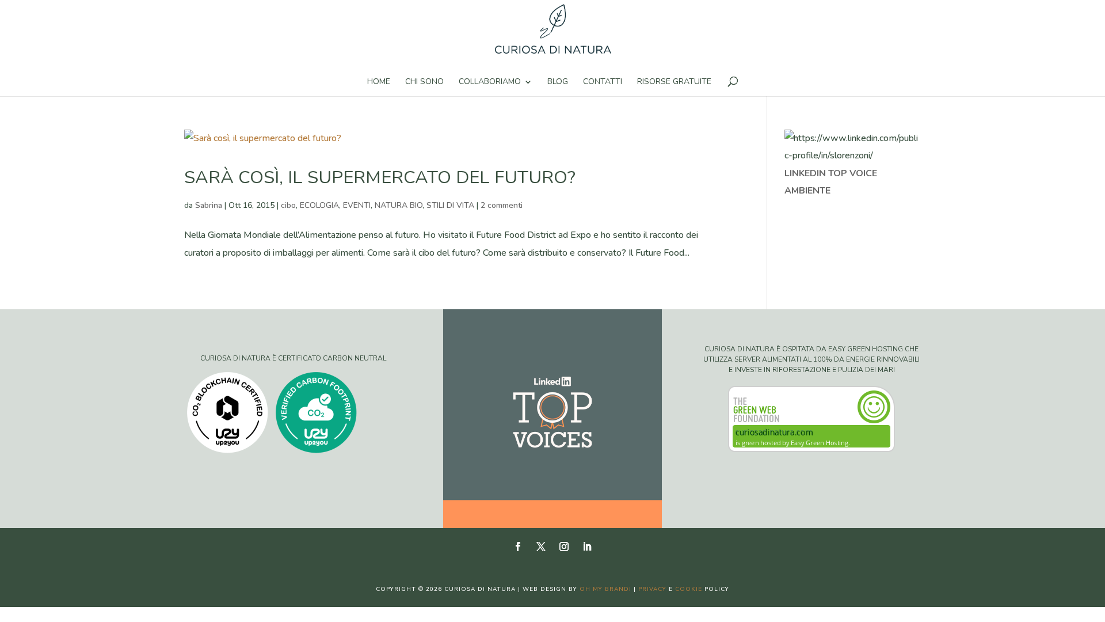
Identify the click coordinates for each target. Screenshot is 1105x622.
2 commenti (502, 205)
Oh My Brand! (605, 589)
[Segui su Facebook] (518, 546)
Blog (557, 82)
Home (378, 82)
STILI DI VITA (450, 205)
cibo (288, 205)
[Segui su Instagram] (564, 546)
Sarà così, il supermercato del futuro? (380, 177)
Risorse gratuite (674, 82)
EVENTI (357, 205)
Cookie (688, 589)
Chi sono (424, 82)
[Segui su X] (541, 546)
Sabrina (208, 205)
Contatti (602, 82)
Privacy (652, 589)
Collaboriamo (490, 82)
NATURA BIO (398, 205)
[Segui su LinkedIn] (587, 546)
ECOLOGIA (319, 205)
